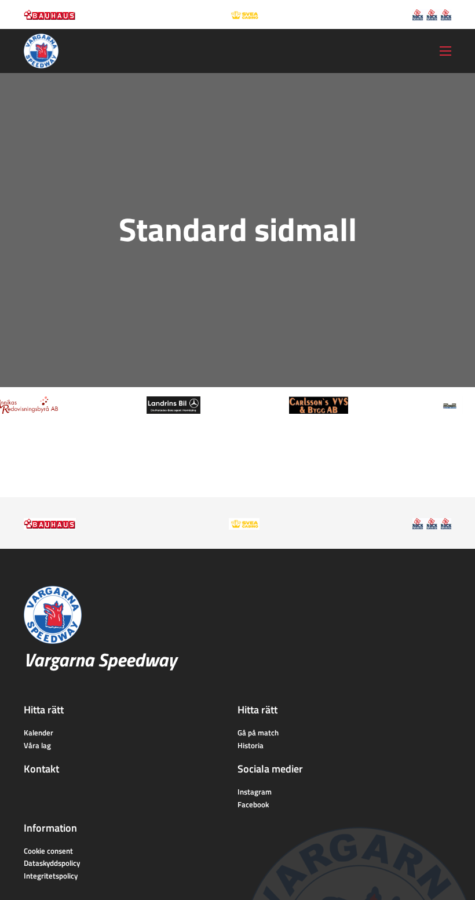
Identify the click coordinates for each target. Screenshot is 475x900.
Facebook (253, 804)
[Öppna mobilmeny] (445, 51)
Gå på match (258, 732)
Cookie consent (48, 851)
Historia (250, 745)
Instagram (254, 791)
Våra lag (37, 745)
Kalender (38, 732)
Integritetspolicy (51, 875)
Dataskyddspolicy (52, 863)
